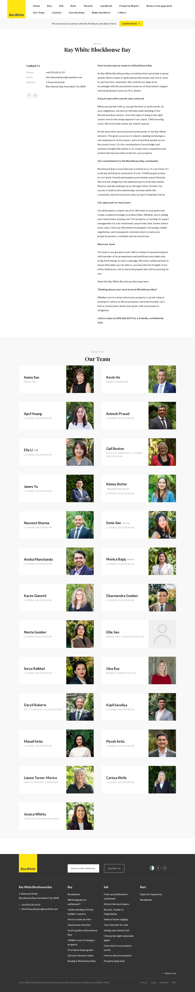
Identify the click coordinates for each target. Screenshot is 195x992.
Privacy (144, 982)
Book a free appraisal (159, 5)
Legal (153, 982)
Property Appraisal (114, 960)
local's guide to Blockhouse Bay (82, 932)
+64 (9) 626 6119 (55, 72)
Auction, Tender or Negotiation (114, 911)
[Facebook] (29, 95)
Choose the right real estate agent (119, 938)
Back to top (170, 973)
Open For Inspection (151, 894)
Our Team (38, 12)
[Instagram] (35, 95)
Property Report (129, 5)
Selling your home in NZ (116, 930)
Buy (70, 887)
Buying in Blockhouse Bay (82, 960)
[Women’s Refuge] (151, 869)
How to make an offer (79, 919)
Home (36, 5)
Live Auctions (77, 12)
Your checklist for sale (116, 924)
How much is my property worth (118, 947)
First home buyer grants (81, 949)
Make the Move (101, 12)
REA (174, 982)
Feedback (164, 982)
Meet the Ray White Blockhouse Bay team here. (123, 281)
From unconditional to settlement (116, 896)
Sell (106, 887)
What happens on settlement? (77, 901)
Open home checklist (79, 924)
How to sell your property (118, 955)
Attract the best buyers (116, 904)
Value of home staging (116, 919)
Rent (143, 887)
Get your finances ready (80, 955)
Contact (56, 12)
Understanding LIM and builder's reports (80, 911)
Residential (74, 894)
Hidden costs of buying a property (81, 942)
